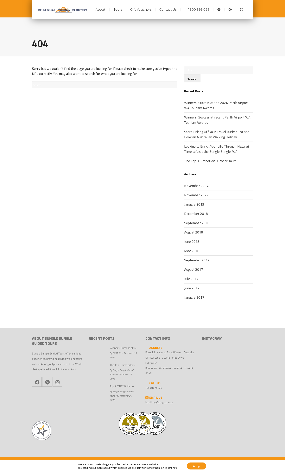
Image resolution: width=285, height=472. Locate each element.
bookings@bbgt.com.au (159, 402)
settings (172, 467)
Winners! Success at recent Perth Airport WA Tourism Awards (217, 120)
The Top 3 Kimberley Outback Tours (210, 160)
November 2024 (196, 185)
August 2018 (193, 232)
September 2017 (196, 260)
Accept (196, 466)
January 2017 (194, 297)
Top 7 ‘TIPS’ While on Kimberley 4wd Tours (124, 386)
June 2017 (191, 288)
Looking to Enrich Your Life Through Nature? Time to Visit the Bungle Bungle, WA (216, 149)
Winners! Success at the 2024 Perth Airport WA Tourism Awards (216, 105)
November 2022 (196, 195)
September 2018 (196, 223)
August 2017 (193, 269)
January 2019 (194, 204)
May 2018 (191, 250)
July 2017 (191, 278)
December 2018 (196, 213)
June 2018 (191, 241)
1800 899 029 (153, 388)
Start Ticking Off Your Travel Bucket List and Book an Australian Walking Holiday (216, 134)
